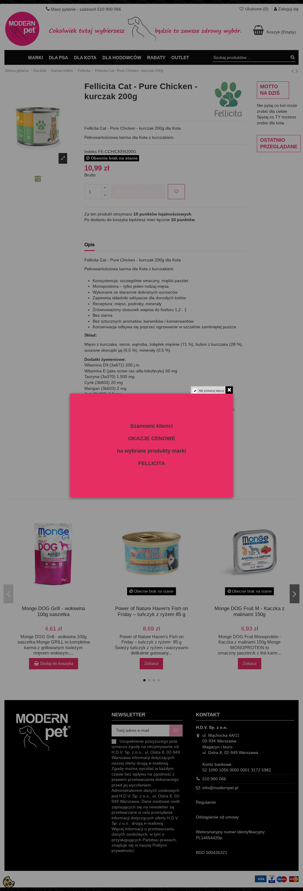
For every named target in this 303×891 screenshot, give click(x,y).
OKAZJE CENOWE (151, 438)
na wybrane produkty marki (151, 451)
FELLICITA (151, 463)
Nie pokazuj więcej (211, 390)
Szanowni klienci (151, 426)
